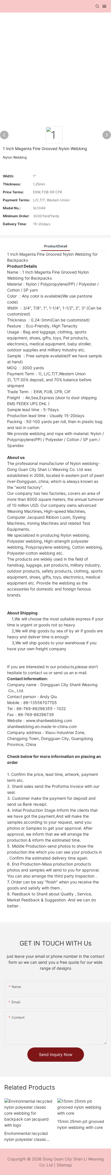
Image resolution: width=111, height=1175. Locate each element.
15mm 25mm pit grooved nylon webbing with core (80, 1124)
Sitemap (64, 1164)
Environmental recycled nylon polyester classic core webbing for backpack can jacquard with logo (26, 1136)
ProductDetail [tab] (55, 246)
